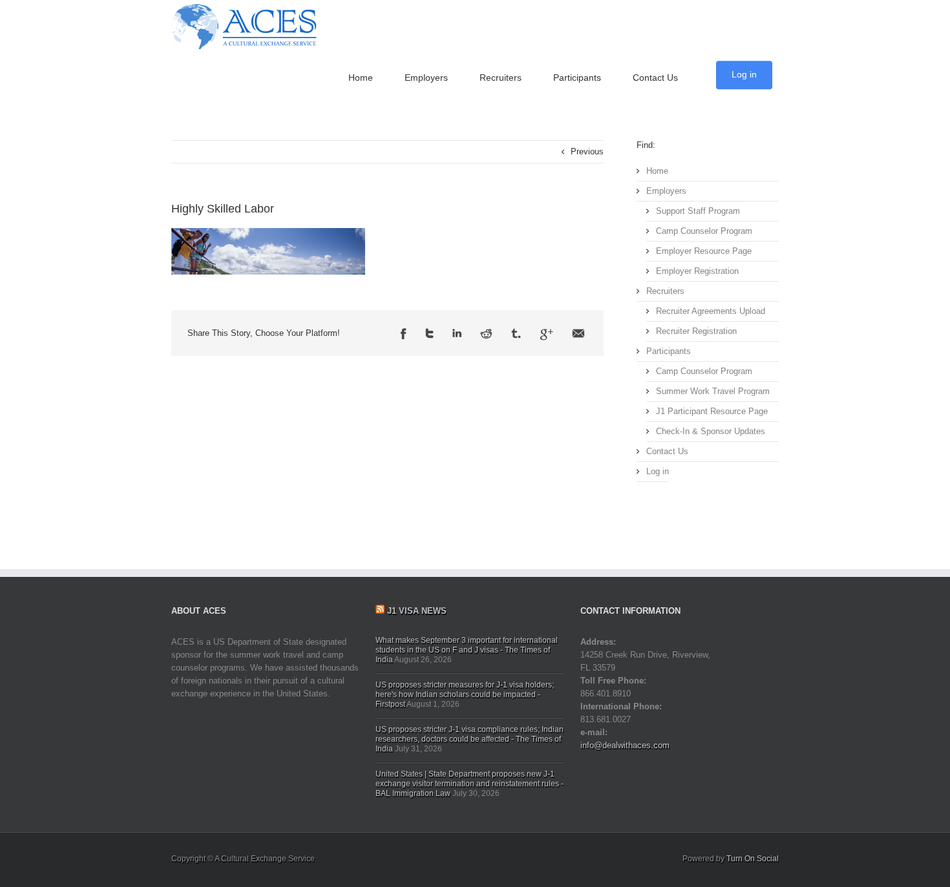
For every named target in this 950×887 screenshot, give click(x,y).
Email (578, 334)
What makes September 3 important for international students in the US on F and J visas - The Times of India (466, 650)
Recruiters (501, 77)
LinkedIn (456, 334)
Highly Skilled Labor (222, 208)
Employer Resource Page (704, 251)
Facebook (403, 334)
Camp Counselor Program (704, 231)
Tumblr (516, 334)
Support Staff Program (698, 211)
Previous (587, 151)
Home (360, 77)
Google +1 (546, 334)
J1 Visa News (417, 611)
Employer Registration (697, 271)
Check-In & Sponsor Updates (710, 431)
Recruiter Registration (696, 331)
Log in (744, 74)
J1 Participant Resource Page (712, 411)
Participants (577, 77)
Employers (426, 77)
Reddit (486, 334)
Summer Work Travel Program (713, 391)
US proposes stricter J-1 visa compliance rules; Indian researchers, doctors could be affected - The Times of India (469, 739)
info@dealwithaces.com (625, 745)
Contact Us (655, 77)
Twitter (429, 334)
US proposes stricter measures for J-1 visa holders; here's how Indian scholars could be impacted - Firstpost (464, 694)
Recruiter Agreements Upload (710, 311)
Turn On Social (752, 858)
